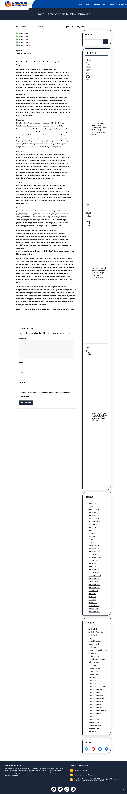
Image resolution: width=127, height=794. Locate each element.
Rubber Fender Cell (96, 695)
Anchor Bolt (93, 629)
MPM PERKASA (13, 765)
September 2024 (95, 557)
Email (21, 372)
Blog (90, 638)
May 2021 (92, 597)
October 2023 (94, 572)
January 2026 (94, 509)
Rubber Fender (94, 692)
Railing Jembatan (95, 674)
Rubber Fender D (95, 704)
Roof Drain (93, 677)
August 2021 (93, 591)
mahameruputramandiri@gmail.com (84, 775)
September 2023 (95, 575)
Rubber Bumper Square (97, 686)
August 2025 (93, 524)
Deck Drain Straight (99, 413)
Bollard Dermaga (95, 641)
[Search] (105, 41)
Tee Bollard (93, 731)
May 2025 (92, 533)
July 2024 (92, 563)
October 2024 (94, 554)
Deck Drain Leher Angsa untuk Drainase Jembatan (99, 125)
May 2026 (92, 506)
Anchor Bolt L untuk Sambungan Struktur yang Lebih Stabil (99, 270)
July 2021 (92, 594)
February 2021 (94, 606)
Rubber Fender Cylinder (97, 701)
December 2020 (94, 612)
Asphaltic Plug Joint (96, 632)
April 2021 (92, 600)
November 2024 (94, 551)
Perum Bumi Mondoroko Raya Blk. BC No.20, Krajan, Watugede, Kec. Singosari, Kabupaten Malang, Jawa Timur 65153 (97, 779)
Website (22, 382)
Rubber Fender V (95, 713)
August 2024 (93, 560)
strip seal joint (94, 728)
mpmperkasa (93, 671)
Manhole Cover (94, 668)
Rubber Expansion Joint (97, 689)
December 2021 (94, 585)
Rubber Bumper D (95, 683)
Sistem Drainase (95, 725)
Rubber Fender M (95, 707)
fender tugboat (94, 656)
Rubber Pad (93, 716)
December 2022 (94, 578)
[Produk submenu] (92, 4)
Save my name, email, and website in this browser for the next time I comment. (46, 394)
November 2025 (94, 515)
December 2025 (94, 512)
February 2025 (94, 542)
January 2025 (94, 545)
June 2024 (92, 566)
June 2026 (92, 503)
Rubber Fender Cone (96, 698)
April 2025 (92, 536)
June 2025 (92, 530)
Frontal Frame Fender (97, 659)
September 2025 (95, 521)
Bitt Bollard (93, 635)
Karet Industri (93, 665)
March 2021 (93, 603)
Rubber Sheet (94, 719)
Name (21, 362)
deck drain (92, 647)
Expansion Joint (94, 653)
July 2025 (92, 527)
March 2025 (93, 539)
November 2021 (94, 587)
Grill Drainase (94, 662)
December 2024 (94, 548)
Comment (23, 338)
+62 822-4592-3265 (80, 770)
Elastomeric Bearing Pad (98, 650)
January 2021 (94, 609)
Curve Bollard (94, 644)
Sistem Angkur (94, 722)
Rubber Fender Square (97, 710)
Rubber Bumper (94, 680)
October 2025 (94, 518)
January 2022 (94, 581)
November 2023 (94, 569)
